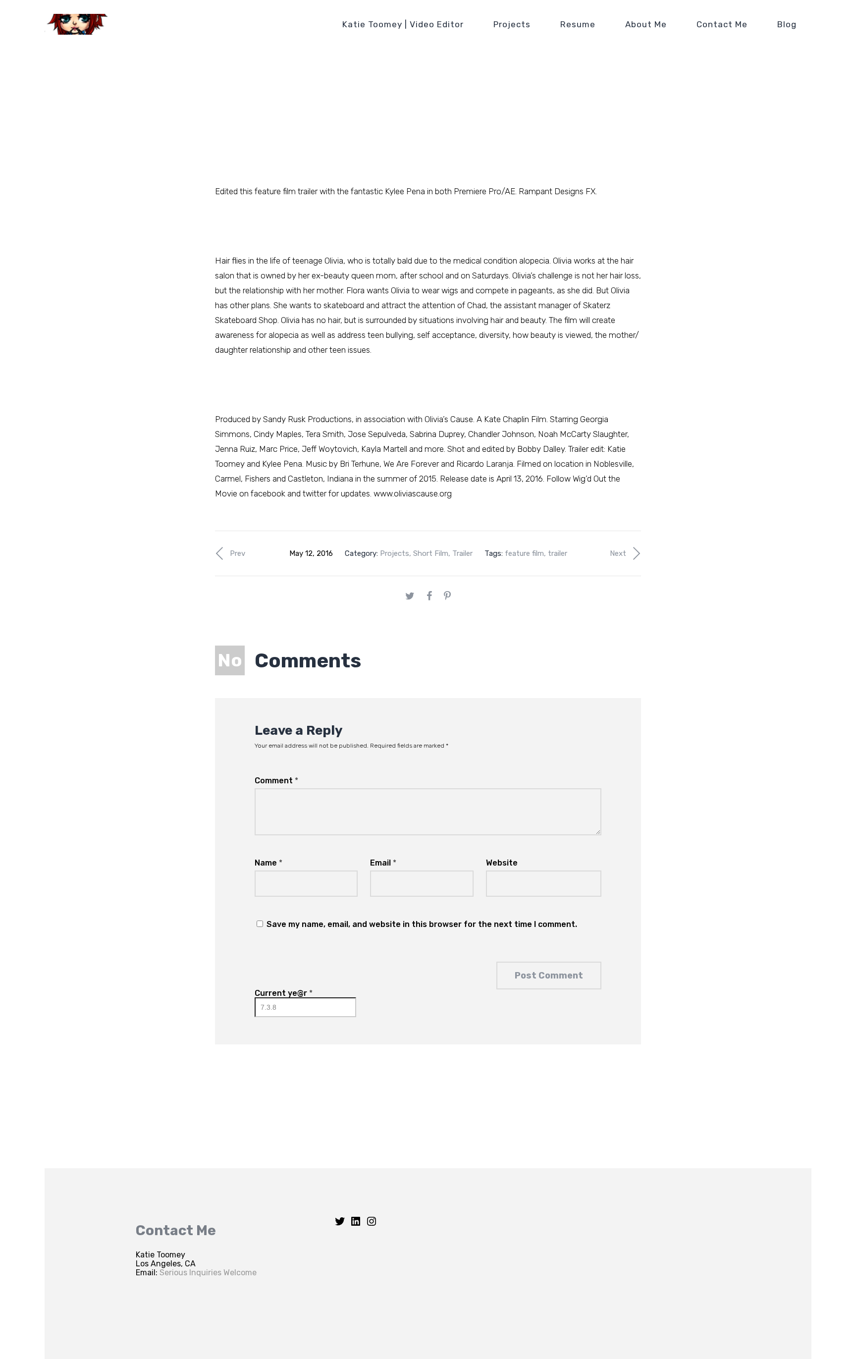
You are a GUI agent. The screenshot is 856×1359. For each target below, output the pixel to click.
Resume (577, 24)
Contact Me (722, 24)
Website (502, 863)
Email (383, 863)
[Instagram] (371, 1224)
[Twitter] (340, 1224)
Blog (787, 24)
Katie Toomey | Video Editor (403, 24)
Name (268, 863)
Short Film (430, 553)
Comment (276, 780)
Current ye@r (284, 993)
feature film (524, 553)
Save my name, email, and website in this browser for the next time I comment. (422, 924)
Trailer (462, 553)
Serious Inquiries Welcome (208, 1272)
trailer (557, 553)
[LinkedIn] (356, 1224)
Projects (512, 24)
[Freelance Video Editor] (82, 24)
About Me (646, 24)
